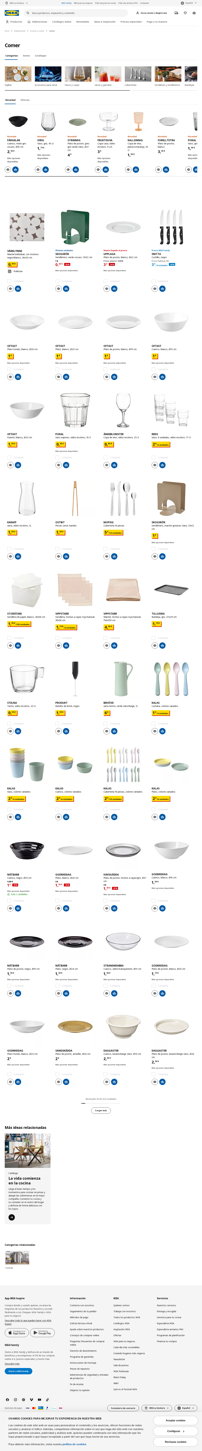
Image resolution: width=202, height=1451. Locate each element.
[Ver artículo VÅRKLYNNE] (28, 227)
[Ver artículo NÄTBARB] (28, 850)
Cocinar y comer (37, 31)
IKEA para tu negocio (83, 3)
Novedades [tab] (82, 21)
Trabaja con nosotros (124, 1311)
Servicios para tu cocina (169, 1317)
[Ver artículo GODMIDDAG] (76, 850)
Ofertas (117, 1335)
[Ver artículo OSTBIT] (76, 498)
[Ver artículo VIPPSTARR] (76, 590)
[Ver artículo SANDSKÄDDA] (76, 1027)
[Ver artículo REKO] (173, 410)
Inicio (7, 31)
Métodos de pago (79, 1317)
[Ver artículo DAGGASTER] (125, 1027)
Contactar (144, 3)
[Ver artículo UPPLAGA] (125, 227)
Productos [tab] (16, 21)
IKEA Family (66, 3)
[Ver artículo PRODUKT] (76, 679)
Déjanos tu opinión (80, 1390)
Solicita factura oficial (81, 1323)
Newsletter (119, 1359)
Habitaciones (19, 31)
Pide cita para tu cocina (105, 3)
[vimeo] (31, 1399)
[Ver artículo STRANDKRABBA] (125, 941)
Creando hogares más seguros (129, 1353)
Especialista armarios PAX (170, 1329)
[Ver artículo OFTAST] (28, 322)
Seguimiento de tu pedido (83, 1311)
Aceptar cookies (175, 1420)
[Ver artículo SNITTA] (173, 227)
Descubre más (12, 1363)
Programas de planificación (171, 1335)
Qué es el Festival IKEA (125, 1389)
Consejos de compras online (84, 1335)
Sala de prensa (120, 1365)
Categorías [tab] (11, 55)
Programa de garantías (82, 1356)
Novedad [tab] (10, 99)
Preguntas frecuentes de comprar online (87, 1343)
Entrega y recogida (166, 1311)
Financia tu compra (167, 1341)
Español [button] (189, 3)
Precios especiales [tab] (131, 21)
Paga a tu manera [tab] (157, 21)
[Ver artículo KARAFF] (28, 498)
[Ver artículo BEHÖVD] (125, 679)
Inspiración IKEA (121, 1329)
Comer (52, 31)
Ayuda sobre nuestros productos (87, 1329)
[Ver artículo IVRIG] (48, 122)
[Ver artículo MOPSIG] (125, 498)
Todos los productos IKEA (126, 1317)
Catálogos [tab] (40, 55)
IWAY (116, 1383)
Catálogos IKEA (121, 1323)
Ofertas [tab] (25, 99)
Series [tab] (26, 55)
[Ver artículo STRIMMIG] (78, 122)
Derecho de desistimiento (83, 1350)
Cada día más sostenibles (126, 1347)
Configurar (173, 1431)
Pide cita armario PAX (128, 3)
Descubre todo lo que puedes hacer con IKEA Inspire (28, 1322)
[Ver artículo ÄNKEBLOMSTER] (125, 410)
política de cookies (74, 1444)
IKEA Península (121, 1371)
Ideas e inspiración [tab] (105, 21)
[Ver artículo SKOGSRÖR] (76, 227)
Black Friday (119, 1377)
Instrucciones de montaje (83, 1362)
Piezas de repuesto (80, 1368)
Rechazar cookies (175, 1442)
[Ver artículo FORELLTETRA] (169, 122)
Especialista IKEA (165, 1323)
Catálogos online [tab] (61, 21)
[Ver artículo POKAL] (76, 410)
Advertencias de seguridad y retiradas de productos (89, 1376)
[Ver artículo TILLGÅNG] (173, 590)
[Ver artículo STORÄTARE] (28, 590)
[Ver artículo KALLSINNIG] (139, 122)
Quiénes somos (121, 1305)
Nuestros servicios (166, 1305)
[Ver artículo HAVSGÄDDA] (125, 850)
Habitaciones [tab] (39, 21)
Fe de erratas (77, 1384)
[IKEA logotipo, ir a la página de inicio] (12, 13)
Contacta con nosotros (82, 1305)
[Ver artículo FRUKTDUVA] (108, 122)
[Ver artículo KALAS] (173, 679)
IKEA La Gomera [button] (17, 3)
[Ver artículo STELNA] (28, 679)
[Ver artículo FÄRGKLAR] (18, 122)
